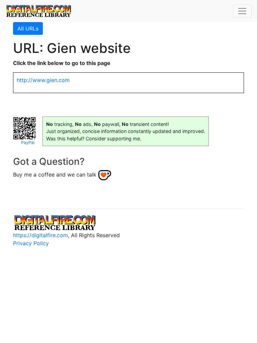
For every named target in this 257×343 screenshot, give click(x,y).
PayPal (27, 142)
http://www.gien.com (43, 80)
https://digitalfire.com (40, 235)
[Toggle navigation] (242, 11)
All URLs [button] (27, 28)
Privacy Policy (31, 243)
